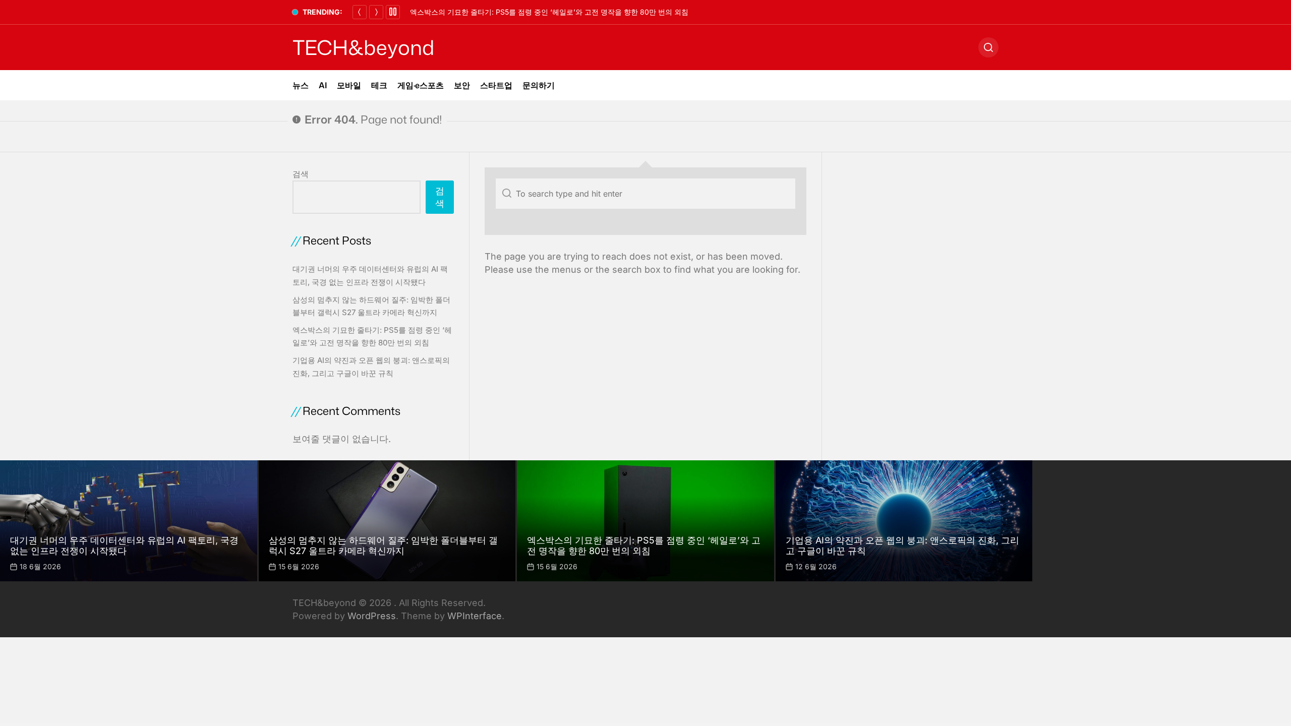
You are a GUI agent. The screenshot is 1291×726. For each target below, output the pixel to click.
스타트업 (496, 85)
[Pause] (393, 12)
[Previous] (360, 12)
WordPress (371, 616)
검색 (300, 174)
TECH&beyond (363, 47)
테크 (379, 85)
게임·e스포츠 (420, 85)
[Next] (376, 12)
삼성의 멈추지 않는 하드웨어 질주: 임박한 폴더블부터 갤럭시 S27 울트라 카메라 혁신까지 (383, 546)
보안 (462, 85)
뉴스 (300, 85)
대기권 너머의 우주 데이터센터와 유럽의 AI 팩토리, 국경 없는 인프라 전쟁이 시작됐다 (124, 546)
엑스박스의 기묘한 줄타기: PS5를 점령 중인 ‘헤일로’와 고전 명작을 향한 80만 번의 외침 (549, 12)
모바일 (349, 85)
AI (323, 85)
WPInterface (474, 616)
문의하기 (538, 85)
